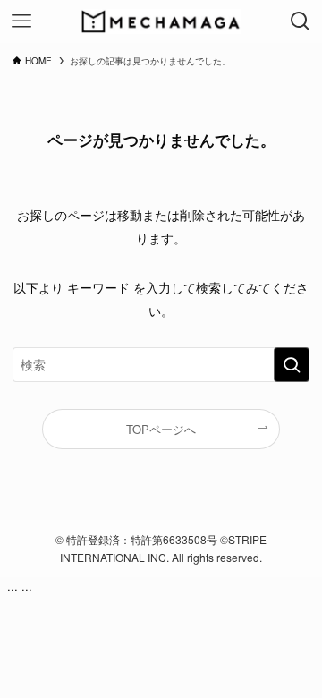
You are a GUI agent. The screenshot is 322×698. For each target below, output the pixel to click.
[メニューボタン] (21, 21)
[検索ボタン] (300, 21)
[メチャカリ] (160, 21)
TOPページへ (161, 429)
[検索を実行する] (291, 364)
